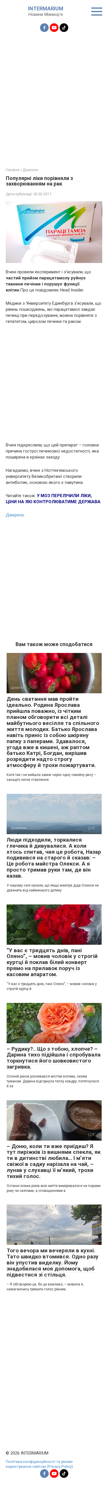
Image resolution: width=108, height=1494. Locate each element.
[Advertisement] (54, 96)
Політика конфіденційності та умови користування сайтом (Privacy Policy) (39, 1464)
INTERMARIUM (45, 8)
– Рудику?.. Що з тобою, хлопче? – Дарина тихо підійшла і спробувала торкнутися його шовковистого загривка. (54, 1058)
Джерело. (15, 515)
